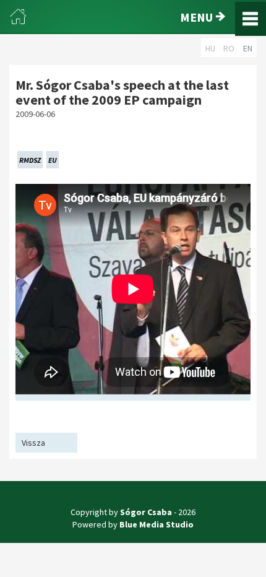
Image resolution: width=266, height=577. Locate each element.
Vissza (33, 442)
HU (210, 48)
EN (247, 48)
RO (228, 48)
